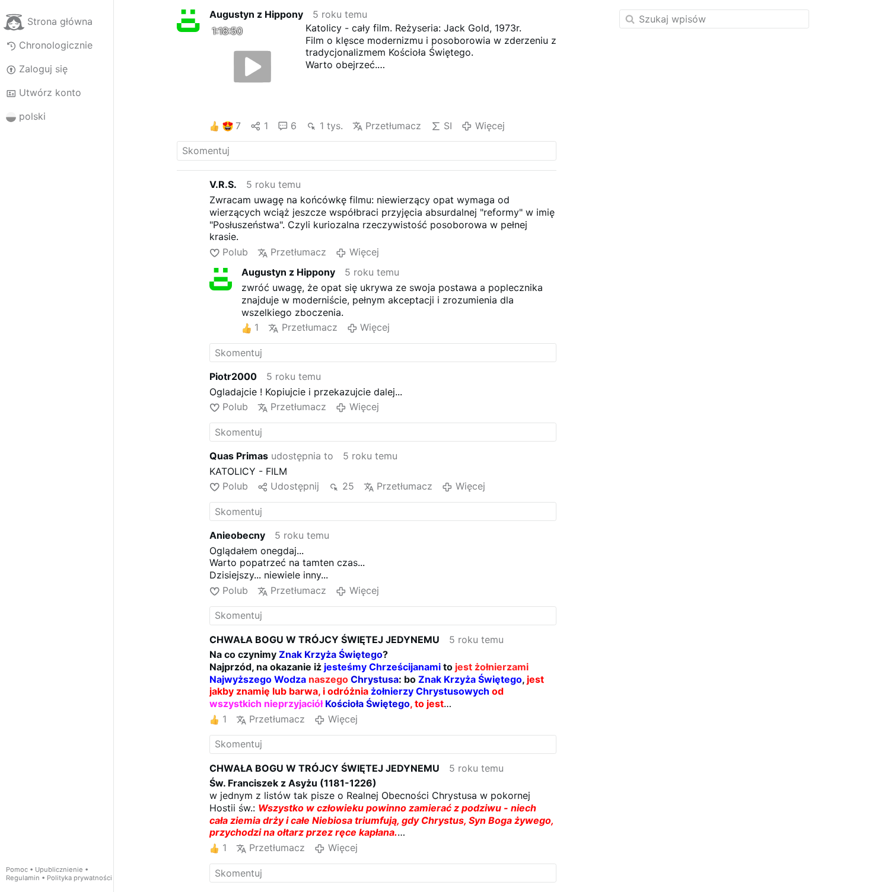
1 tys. (331, 126)
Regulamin (23, 878)
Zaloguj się (43, 69)
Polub (235, 252)
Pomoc (17, 869)
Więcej (489, 126)
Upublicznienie (59, 869)
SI (448, 126)
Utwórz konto (50, 92)
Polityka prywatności (79, 878)
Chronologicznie (56, 45)
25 (348, 486)
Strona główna (60, 21)
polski (32, 116)
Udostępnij (294, 486)
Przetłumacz (393, 126)
